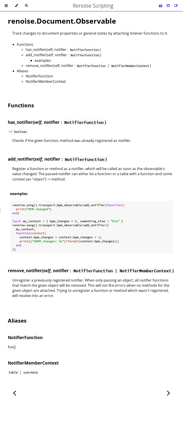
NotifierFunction (39, 76)
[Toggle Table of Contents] (6, 5)
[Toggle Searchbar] (26, 5)
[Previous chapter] (14, 392)
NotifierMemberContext (46, 81)
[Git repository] (169, 5)
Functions (25, 44)
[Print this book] (161, 5)
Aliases (22, 70)
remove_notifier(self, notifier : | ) (88, 65)
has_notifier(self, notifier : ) (63, 49)
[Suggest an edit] (176, 5)
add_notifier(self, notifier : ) (63, 54)
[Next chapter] (168, 392)
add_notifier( (21, 159)
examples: (43, 60)
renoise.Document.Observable (62, 21)
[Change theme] (16, 5)
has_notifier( (21, 122)
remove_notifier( (25, 270)
